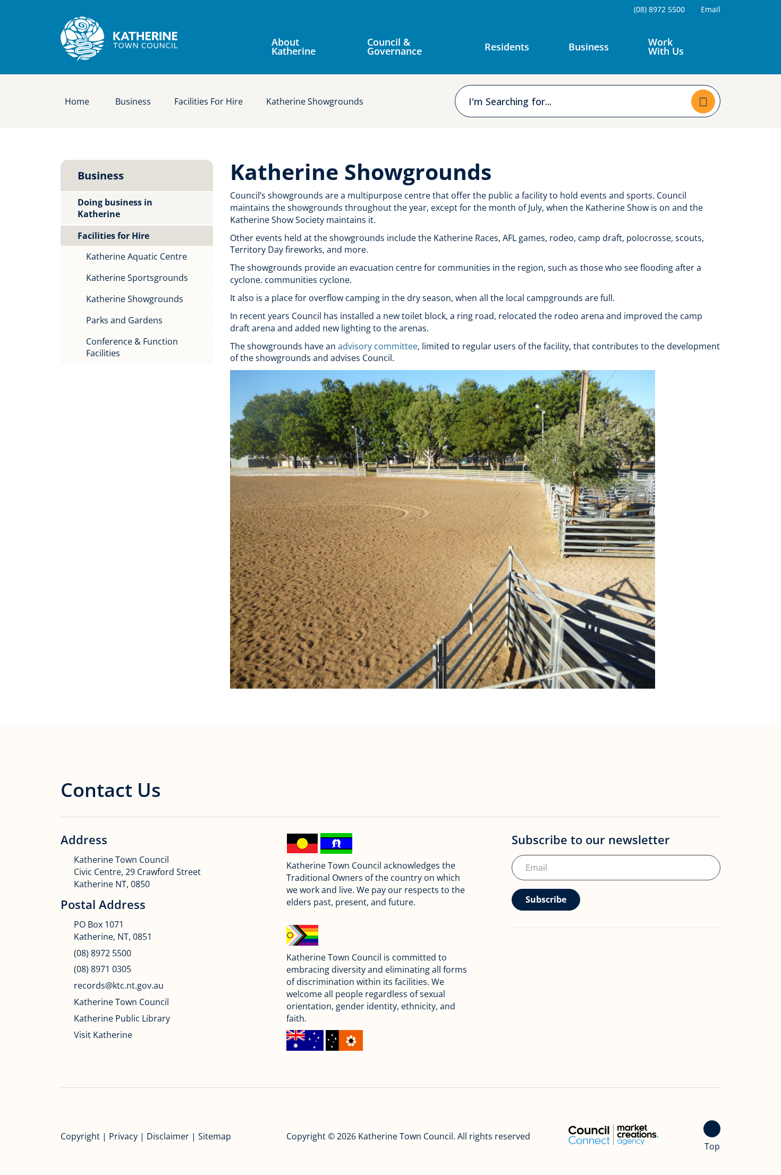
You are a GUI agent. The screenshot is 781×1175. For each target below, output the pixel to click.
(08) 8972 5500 (102, 953)
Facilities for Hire (208, 101)
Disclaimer (168, 1136)
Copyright (80, 1136)
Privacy (123, 1136)
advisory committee (378, 346)
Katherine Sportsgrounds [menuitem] (137, 278)
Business (588, 46)
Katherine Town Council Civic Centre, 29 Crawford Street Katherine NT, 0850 (137, 872)
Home (77, 101)
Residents (507, 46)
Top (712, 1146)
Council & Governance (394, 46)
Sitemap (214, 1136)
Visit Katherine (103, 1035)
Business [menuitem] (101, 175)
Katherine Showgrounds (314, 101)
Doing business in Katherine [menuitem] (115, 208)
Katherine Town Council (121, 1002)
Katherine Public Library (122, 1018)
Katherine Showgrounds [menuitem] (134, 299)
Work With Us (666, 46)
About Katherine (293, 46)
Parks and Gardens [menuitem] (124, 320)
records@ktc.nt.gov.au (119, 985)
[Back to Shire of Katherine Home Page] (119, 39)
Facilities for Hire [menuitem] (113, 236)
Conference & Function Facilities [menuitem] (132, 347)
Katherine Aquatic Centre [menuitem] (136, 256)
